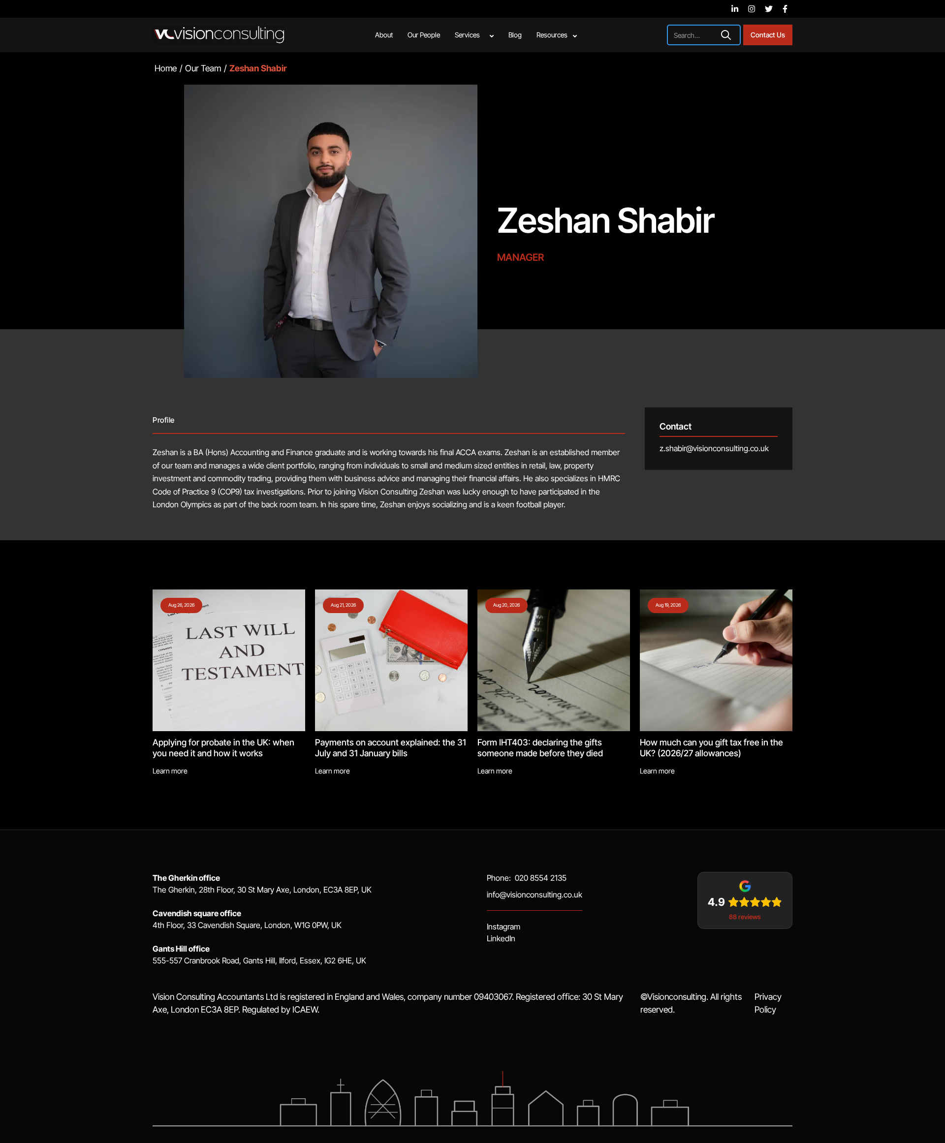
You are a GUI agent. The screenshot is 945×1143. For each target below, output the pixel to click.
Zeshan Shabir (605, 220)
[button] (474, 35)
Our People (424, 35)
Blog (515, 35)
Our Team (203, 68)
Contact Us (768, 35)
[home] (219, 35)
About (384, 35)
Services (467, 35)
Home (166, 68)
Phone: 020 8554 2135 (527, 878)
